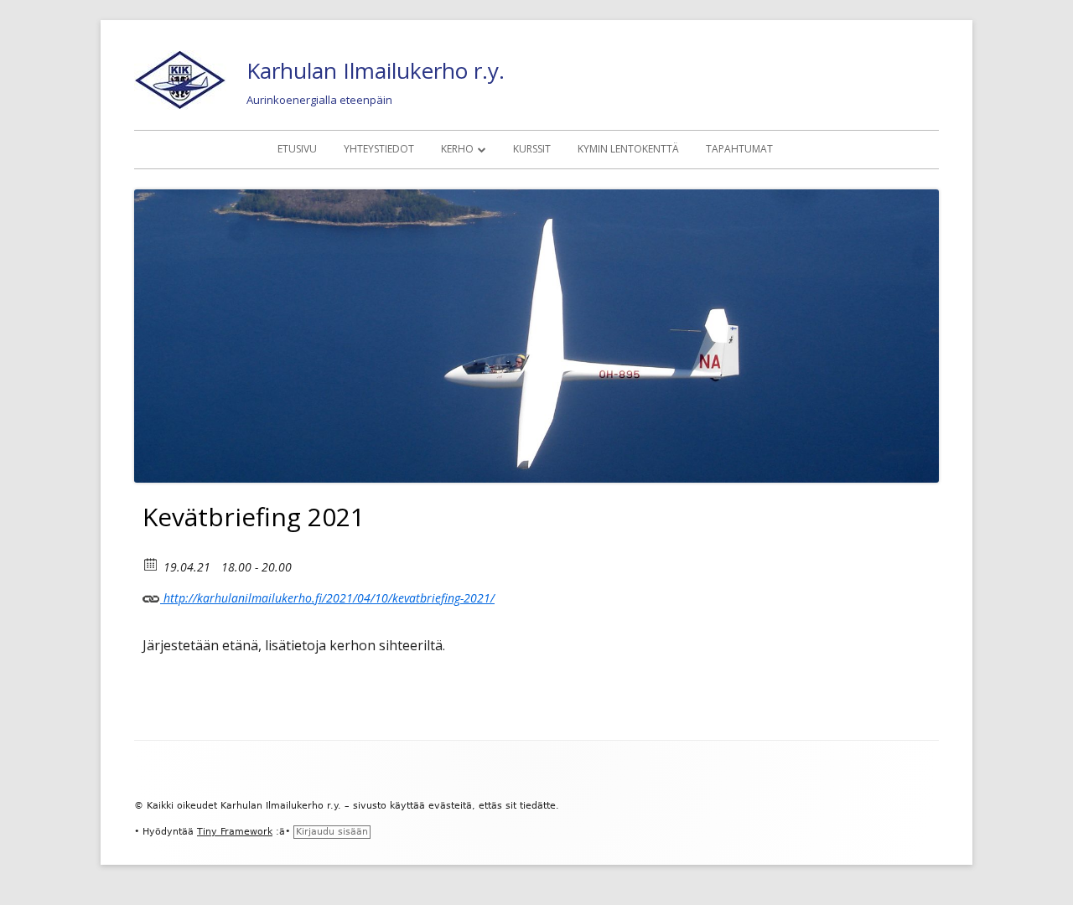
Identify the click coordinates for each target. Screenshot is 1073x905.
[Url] (151, 594)
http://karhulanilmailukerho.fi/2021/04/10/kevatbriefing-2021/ (327, 598)
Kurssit (532, 149)
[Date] (151, 563)
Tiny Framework (234, 831)
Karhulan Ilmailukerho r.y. (375, 70)
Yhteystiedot (379, 149)
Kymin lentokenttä (628, 149)
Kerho (457, 149)
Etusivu (297, 149)
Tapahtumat (739, 149)
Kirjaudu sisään (332, 831)
